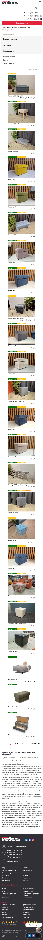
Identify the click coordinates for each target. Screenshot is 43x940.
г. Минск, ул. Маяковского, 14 (17, 846)
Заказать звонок (22, 23)
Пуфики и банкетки (29, 905)
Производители (28, 898)
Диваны (5, 907)
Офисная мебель (28, 909)
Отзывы (25, 875)
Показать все (35, 743)
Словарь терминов (9, 894)
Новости (5, 888)
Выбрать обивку (28, 888)
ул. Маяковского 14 (25, 28)
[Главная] (9, 4)
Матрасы (25, 912)
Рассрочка (6, 880)
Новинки (25, 917)
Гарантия (25, 873)
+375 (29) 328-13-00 (34, 13)
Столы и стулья (27, 907)
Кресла (4, 914)
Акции (4, 867)
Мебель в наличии (8, 905)
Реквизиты (26, 878)
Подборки (6, 898)
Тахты (4, 912)
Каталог (11, 34)
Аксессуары (26, 914)
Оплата (5, 878)
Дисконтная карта (9, 870)
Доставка (5, 875)
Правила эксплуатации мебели (31, 894)
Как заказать (27, 870)
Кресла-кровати (7, 917)
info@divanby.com (13, 861)
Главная (4, 34)
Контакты (26, 880)
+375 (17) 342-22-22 (15, 853)
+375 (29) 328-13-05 (34, 16)
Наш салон (26, 867)
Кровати (5, 909)
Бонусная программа (10, 873)
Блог (4, 891)
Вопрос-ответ (27, 891)
